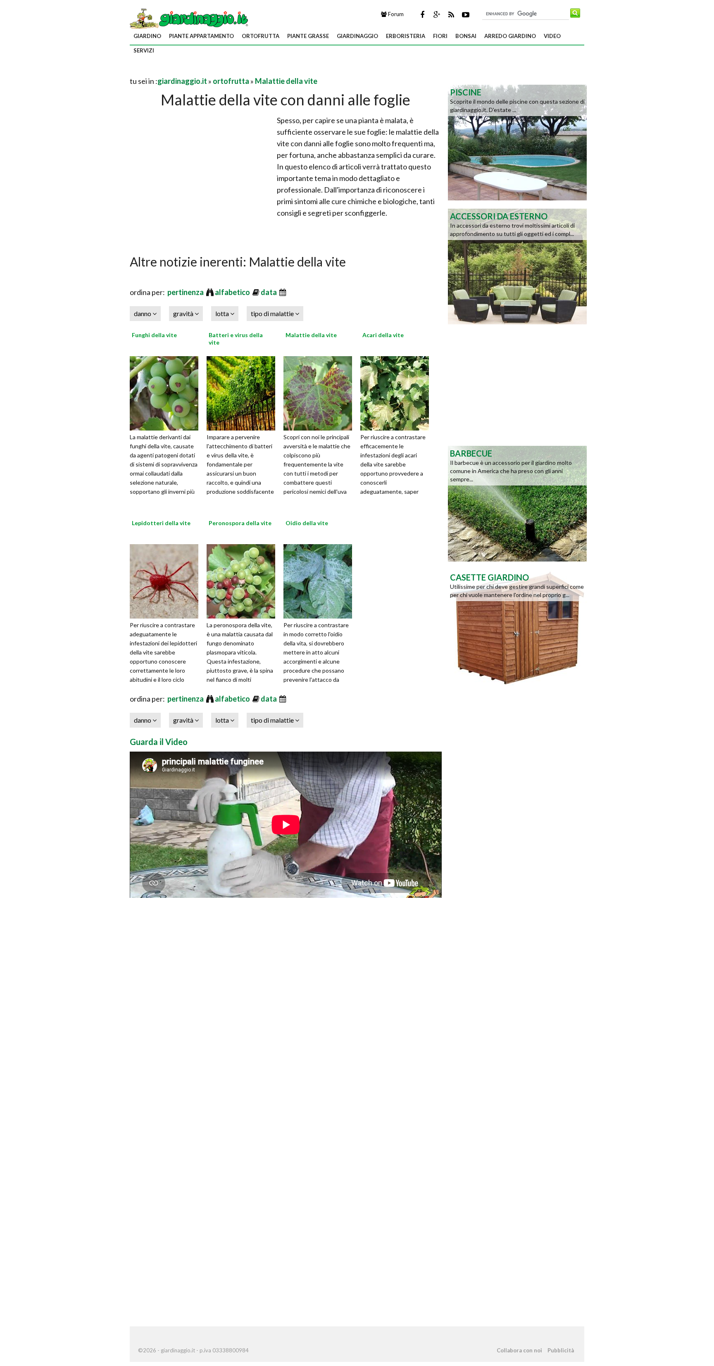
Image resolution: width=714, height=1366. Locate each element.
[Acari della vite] (397, 392)
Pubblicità (560, 1350)
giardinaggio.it (182, 81)
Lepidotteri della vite (161, 522)
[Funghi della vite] (167, 392)
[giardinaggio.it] (190, 18)
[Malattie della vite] (320, 392)
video (552, 36)
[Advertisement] (226, 71)
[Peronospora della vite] (244, 580)
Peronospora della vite (240, 522)
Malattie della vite (286, 81)
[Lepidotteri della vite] (167, 580)
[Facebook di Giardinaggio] (422, 14)
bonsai (465, 36)
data (269, 292)
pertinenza (186, 292)
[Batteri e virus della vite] (244, 392)
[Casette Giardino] (517, 626)
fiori (440, 36)
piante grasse (308, 36)
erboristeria (405, 36)
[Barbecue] (517, 502)
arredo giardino (510, 36)
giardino (147, 36)
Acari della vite (383, 334)
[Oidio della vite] (320, 580)
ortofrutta (260, 36)
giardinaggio (357, 36)
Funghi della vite (154, 334)
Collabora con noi (519, 1350)
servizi (143, 50)
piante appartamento (201, 36)
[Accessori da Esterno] (517, 265)
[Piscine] (517, 141)
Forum (395, 14)
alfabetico (233, 292)
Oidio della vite (307, 522)
